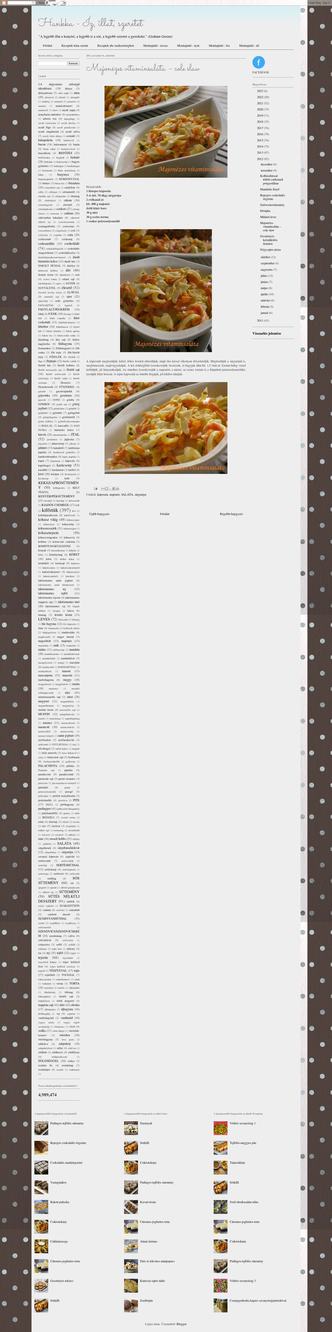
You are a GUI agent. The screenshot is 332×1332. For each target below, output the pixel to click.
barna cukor (49, 149)
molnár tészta (45, 710)
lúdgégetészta (49, 632)
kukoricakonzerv (51, 572)
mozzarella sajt (68, 710)
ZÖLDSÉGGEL (48, 1061)
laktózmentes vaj (55, 606)
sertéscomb (44, 861)
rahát (77, 813)
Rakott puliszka (59, 1202)
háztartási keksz (64, 430)
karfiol (72, 470)
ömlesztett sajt (55, 757)
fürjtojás (51, 361)
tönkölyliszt (44, 1001)
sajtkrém (47, 843)
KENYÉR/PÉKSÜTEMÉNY (56, 496)
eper (69, 296)
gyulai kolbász (45, 421)
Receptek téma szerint (74, 45)
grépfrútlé (43, 413)
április (265, 294)
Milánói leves (268, 217)
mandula (74, 649)
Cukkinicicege (59, 1241)
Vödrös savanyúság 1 (243, 1123)
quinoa (66, 813)
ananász (42, 106)
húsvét (42, 434)
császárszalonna (66, 222)
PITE (76, 800)
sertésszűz (74, 873)
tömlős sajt (66, 996)
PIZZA (49, 804)
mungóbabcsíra (67, 714)
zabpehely (65, 1044)
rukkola (72, 834)
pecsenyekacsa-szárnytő (64, 783)
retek (41, 822)
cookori (61, 209)
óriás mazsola (49, 753)
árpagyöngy (69, 118)
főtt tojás (56, 352)
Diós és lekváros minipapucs (157, 1261)
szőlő (59, 944)
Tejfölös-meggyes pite (243, 1143)
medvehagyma (46, 680)
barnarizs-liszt (68, 149)
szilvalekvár (44, 940)
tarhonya (42, 948)
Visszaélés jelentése (266, 333)
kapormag (55, 461)
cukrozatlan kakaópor (50, 217)
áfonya (68, 88)
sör (72, 883)
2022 (260, 97)
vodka (42, 1030)
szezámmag (55, 936)
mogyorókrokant (46, 705)
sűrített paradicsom (70, 887)
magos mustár (65, 637)
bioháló (75, 157)
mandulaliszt (68, 658)
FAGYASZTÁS (45, 305)
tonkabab (46, 983)
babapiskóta (45, 140)
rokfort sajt (43, 830)
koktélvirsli (69, 515)
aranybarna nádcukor (49, 114)
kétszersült (74, 500)
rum (40, 839)
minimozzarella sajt (49, 697)
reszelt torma (68, 817)
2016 (260, 134)
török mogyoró (65, 1001)
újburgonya (50, 1009)
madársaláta (68, 632)
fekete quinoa (73, 331)
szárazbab (74, 910)
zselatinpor (44, 1069)
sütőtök (70, 901)
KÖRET (74, 554)
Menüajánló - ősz (219, 45)
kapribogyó (44, 465)
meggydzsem (44, 684)
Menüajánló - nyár (188, 45)
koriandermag (58, 550)
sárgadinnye (50, 852)
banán (76, 144)
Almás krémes (148, 1241)
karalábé (42, 470)
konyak (42, 550)
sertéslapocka (69, 869)
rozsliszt (59, 834)
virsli (72, 1026)
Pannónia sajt (46, 770)
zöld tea (72, 1048)
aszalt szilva (73, 131)
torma (60, 983)
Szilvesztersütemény (272, 205)
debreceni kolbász (48, 270)
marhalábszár (44, 671)
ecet (77, 274)
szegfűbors (55, 923)
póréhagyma (67, 804)
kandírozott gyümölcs (64, 452)
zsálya (71, 1061)
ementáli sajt (51, 296)
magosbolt (44, 641)
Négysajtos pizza (270, 249)
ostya (40, 757)
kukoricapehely (50, 576)
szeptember (268, 263)
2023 (260, 91)
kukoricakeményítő (70, 567)
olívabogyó (44, 748)
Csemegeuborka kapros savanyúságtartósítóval (258, 1300)
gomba (70, 399)
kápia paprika (69, 456)
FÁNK (52, 314)
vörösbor (64, 1035)
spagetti (42, 887)
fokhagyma (65, 344)
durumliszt (65, 274)
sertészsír (58, 873)
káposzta (102, 494)
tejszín (43, 957)
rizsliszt (55, 826)
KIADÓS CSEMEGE (55, 505)
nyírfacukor (44, 740)
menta (76, 684)
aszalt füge (44, 127)
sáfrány (76, 839)
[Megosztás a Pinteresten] (118, 489)
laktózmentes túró (69, 602)
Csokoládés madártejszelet (66, 1162)
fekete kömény (53, 331)
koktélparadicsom (47, 515)
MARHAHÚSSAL (67, 667)
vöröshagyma (45, 1039)
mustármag (55, 718)
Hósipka (265, 211)
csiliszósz (43, 235)
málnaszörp (58, 649)
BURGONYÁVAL (69, 179)
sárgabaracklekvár (69, 848)
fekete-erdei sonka (66, 335)
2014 (260, 146)
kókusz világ (48, 519)
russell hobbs (58, 839)
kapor (41, 461)
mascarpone (45, 675)
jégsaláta (42, 443)
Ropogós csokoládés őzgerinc (272, 197)
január (265, 313)
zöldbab (42, 1052)
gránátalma (59, 408)
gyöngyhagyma (50, 417)
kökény (72, 550)
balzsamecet (60, 144)
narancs (47, 723)
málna (42, 649)
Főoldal (47, 45)
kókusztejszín (48, 532)
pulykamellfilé (49, 813)
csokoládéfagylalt (54, 248)
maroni (66, 671)
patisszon (42, 783)
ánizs (55, 110)
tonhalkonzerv (63, 979)
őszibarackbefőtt (51, 761)
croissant (54, 213)
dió (68, 270)
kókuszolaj (68, 524)
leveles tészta (63, 615)
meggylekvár (61, 684)
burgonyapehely (46, 179)
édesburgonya (44, 283)
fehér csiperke (58, 318)
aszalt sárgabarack (48, 131)
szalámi (47, 910)
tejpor (73, 953)
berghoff (60, 157)
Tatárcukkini (237, 1162)
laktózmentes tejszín (49, 597)
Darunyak (146, 1123)
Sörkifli (54, 1300)
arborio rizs (50, 118)
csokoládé (72, 243)
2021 (260, 103)
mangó (61, 662)
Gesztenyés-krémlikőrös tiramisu (268, 239)
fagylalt (68, 305)
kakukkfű (58, 448)
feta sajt (60, 339)
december (267, 164)
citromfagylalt (45, 205)
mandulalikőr (48, 658)
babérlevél (69, 140)
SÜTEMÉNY (69, 891)
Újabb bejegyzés (99, 514)
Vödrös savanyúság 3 (243, 1281)
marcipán (75, 662)
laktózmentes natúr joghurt (55, 580)
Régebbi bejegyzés (231, 514)
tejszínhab (68, 958)
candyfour (69, 187)
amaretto (71, 101)
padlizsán (70, 761)
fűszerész (66, 382)
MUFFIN (44, 714)
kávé (41, 474)
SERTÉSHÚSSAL (68, 865)
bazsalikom (44, 153)
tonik (77, 979)
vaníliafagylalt (46, 1018)
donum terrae (45, 274)
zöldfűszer (74, 1052)
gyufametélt (68, 417)
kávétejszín (70, 474)
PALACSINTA (47, 766)
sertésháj (42, 865)
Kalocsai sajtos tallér (152, 1281)
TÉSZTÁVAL (58, 970)
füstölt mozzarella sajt (50, 370)
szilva (71, 936)
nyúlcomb (43, 744)
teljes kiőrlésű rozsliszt (62, 966)
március (266, 300)
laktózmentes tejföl (52, 593)
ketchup (60, 500)
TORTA (74, 983)
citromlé (67, 205)
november (267, 170)
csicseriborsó (44, 230)
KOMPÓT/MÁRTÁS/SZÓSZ (54, 546)
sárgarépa (140, 494)
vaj (58, 1013)
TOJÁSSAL (68, 975)
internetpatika (60, 434)
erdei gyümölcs (64, 301)
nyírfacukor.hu (66, 740)
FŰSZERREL (67, 387)
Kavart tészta (148, 1202)
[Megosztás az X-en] (110, 489)
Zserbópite (146, 1300)
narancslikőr (44, 731)
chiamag (75, 196)
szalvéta (60, 910)
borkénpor (58, 166)
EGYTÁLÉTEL (47, 288)
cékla (41, 192)
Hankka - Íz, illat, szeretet (90, 23)
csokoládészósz (67, 253)
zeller (60, 1048)
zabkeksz (43, 1044)
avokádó (70, 136)
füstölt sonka (61, 378)
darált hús (69, 261)
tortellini (48, 987)
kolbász (42, 541)
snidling (51, 878)
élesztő (67, 287)
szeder (41, 923)
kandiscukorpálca (47, 456)
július (264, 276)
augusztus (267, 269)
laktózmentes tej (52, 589)
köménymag (55, 554)
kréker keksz (67, 559)
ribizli (66, 822)
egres (58, 283)
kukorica (75, 563)
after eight (63, 93)
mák (56, 645)
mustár (41, 718)
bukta (41, 174)
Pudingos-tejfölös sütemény (67, 1123)
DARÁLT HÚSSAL (49, 265)
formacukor (44, 348)
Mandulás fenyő (269, 189)
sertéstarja (43, 873)
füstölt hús (44, 365)
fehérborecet (62, 326)
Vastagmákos (58, 1182)
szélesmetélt (44, 927)
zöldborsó (57, 1052)
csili (73, 230)
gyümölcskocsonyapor (69, 421)
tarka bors (57, 948)
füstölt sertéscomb (56, 374)
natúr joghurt (66, 735)
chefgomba (60, 196)
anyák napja (68, 110)
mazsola (67, 675)
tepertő (41, 970)
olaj (74, 744)
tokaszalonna (44, 979)
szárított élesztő (59, 914)
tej (48, 953)
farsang (67, 314)
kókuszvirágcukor (48, 537)
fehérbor (43, 326)
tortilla (61, 987)
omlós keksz (62, 748)
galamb (42, 391)
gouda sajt (61, 404)
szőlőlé (72, 944)
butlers (46, 183)
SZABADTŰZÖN (70, 905)
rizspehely (71, 826)
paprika (68, 770)
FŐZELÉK (55, 357)
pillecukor (43, 796)
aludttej (46, 101)
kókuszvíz (69, 537)
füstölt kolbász (66, 365)
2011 (260, 320)
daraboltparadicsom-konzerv (52, 257)
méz (67, 692)
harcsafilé (63, 425)
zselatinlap (67, 1065)
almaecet (49, 97)
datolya (71, 265)
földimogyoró (63, 348)
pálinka (70, 766)
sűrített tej (48, 892)
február (265, 306)
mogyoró (43, 701)
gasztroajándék (64, 391)
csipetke (58, 235)
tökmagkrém (44, 996)
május (265, 288)
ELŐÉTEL (73, 292)
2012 (260, 159)
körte (48, 559)
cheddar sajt (44, 196)
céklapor (53, 192)
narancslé (44, 727)
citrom (68, 200)
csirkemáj (67, 239)
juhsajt (72, 443)
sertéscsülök (67, 861)
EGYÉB (70, 283)
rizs (44, 826)
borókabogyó (73, 166)
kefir (67, 478)
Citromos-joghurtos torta (65, 1261)
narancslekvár (67, 727)
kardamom (58, 470)
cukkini (68, 213)
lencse (70, 610)
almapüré (75, 97)
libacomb (63, 619)
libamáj (76, 619)
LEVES (44, 619)
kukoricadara (48, 567)
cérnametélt (68, 192)
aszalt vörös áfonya (52, 136)
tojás (77, 970)
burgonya (63, 174)
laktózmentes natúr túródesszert (56, 584)
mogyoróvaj (68, 705)
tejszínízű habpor (47, 962)
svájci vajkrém (46, 905)
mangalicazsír (45, 662)
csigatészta (60, 230)
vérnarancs (59, 1026)
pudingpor (44, 808)
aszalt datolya (68, 123)
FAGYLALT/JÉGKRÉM (54, 309)
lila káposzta (69, 624)
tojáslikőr (50, 975)
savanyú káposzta (48, 856)
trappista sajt (45, 1005)
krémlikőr (43, 563)
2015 (260, 140)
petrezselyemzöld (47, 791)
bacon (42, 144)
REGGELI (48, 817)
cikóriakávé (50, 200)
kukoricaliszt (73, 572)
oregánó (76, 748)
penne (67, 787)
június (265, 282)
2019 (260, 115)
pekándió (43, 787)
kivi (74, 511)
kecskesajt (43, 478)
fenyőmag (43, 339)
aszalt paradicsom (66, 127)
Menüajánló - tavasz (155, 45)
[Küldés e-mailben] (103, 489)
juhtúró (42, 448)
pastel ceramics (66, 778)
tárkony (71, 948)
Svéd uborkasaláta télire (244, 1202)
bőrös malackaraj (67, 170)
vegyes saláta (46, 1022)
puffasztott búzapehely (68, 808)
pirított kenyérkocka (64, 796)
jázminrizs (52, 439)
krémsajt (60, 563)
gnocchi (42, 399)
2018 (260, 121)
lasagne (56, 610)
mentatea (53, 688)
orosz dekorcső (69, 753)
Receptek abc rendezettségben (115, 45)
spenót (53, 887)
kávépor (55, 474)
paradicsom (44, 774)
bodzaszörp (61, 161)
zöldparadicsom (59, 1056)
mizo (70, 697)
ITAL (75, 434)
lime (40, 628)
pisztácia (62, 800)
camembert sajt (52, 187)
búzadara (74, 183)
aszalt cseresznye (47, 123)
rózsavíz (46, 834)
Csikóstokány (58, 1222)
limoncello (53, 628)
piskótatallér (45, 800)
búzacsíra (59, 183)
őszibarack (74, 757)
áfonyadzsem (45, 93)
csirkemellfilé (46, 243)
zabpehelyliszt (45, 1048)
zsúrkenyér (74, 1069)
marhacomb (48, 667)
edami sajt (68, 279)
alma (77, 93)
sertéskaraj (50, 869)
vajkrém (71, 1013)
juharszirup (58, 443)
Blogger (181, 1324)
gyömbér (57, 413)
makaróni (71, 645)
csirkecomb (44, 239)
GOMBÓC (44, 404)
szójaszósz (44, 944)
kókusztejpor (70, 528)
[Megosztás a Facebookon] (114, 489)
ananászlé (43, 110)
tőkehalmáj (49, 992)
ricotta (76, 822)
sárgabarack (44, 848)
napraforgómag (72, 718)
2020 (260, 109)
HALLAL (47, 425)
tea (39, 953)
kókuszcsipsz (73, 520)
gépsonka (44, 395)
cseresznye (68, 226)
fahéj (41, 314)
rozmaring (59, 830)
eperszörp (43, 301)
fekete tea (47, 335)
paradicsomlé (66, 774)
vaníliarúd (67, 1018)
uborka (75, 1005)
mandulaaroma (51, 654)
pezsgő (69, 791)
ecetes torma (50, 279)
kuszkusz (70, 576)
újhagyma (67, 1009)
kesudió (48, 500)
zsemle (60, 1069)
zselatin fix (45, 1065)
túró (62, 1005)
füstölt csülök (69, 361)
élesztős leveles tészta (50, 292)
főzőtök (72, 357)
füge (40, 361)
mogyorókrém (67, 701)
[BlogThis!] (107, 489)
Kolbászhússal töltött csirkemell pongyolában (271, 179)
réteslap (53, 822)
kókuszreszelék (47, 528)
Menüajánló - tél (249, 45)
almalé (62, 97)
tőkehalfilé (74, 987)
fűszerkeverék (45, 387)
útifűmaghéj (44, 1013)
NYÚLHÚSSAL (60, 744)
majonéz (115, 494)
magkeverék (44, 637)
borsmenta (47, 170)
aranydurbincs (73, 114)
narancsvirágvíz (46, 735)
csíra (70, 235)
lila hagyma (49, 624)
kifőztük (50, 510)
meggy (67, 680)
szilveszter (67, 940)
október (266, 257)
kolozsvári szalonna (64, 541)
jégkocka (69, 439)
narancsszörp (67, 731)
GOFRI (56, 399)
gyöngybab (74, 413)
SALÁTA (127, 494)
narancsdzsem (68, 723)
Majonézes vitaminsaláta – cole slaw (270, 226)
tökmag (69, 992)
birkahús (48, 161)
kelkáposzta (59, 487)
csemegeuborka (46, 226)
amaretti (58, 101)
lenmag (42, 615)
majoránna (43, 645)
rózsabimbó (74, 830)
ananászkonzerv (64, 106)
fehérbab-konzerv (67, 322)
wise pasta (68, 1039)
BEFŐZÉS (65, 153)
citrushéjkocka (45, 209)
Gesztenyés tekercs (61, 1281)
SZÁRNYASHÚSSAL (52, 918)
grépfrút (72, 408)
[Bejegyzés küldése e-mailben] (95, 488)
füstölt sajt (73, 369)
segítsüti (70, 856)
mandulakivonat (72, 654)
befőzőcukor (44, 157)
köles (40, 554)
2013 (260, 152)
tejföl (60, 953)
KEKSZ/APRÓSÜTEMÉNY (58, 485)
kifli (78, 505)
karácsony (64, 465)
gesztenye (66, 395)
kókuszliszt (49, 524)
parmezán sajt (45, 778)
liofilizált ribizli (71, 628)
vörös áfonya (58, 1031)
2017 (260, 128)
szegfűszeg (70, 923)
